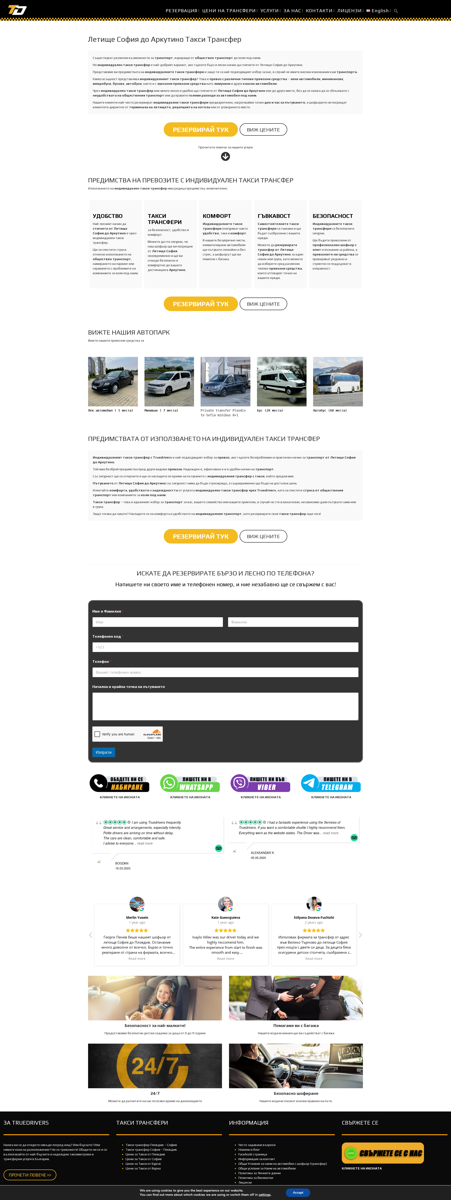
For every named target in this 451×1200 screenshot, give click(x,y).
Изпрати (104, 752)
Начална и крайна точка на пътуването (128, 686)
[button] (396, 10)
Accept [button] (298, 1192)
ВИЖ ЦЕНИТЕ (263, 130)
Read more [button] (137, 959)
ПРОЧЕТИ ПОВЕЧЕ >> (30, 1174)
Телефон (101, 661)
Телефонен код (107, 636)
